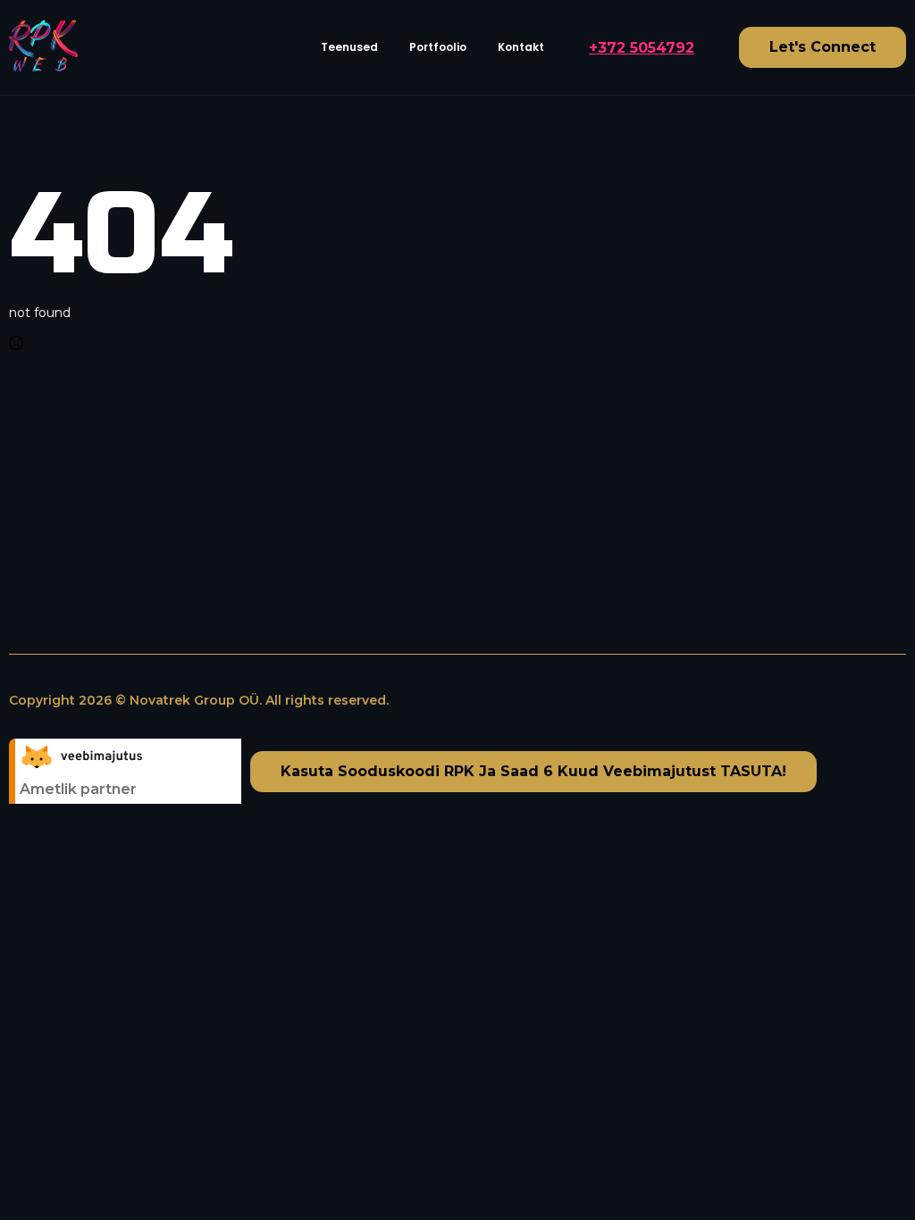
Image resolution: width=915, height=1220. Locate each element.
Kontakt (521, 47)
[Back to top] (870, 1175)
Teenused (349, 47)
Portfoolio (437, 47)
